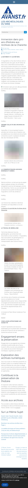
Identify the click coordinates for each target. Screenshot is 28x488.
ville (2, 50)
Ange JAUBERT (6, 53)
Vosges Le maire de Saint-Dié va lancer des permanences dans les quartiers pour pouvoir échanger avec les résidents (21, 453)
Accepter (5, 484)
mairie (17, 49)
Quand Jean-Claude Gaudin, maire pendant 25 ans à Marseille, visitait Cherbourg (11, 417)
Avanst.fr (17, 407)
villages (21, 49)
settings (17, 480)
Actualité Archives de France (10, 52)
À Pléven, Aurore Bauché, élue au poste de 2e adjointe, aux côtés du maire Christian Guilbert (7, 451)
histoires (13, 49)
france (8, 49)
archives (5, 49)
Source (3, 317)
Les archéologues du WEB (12, 22)
